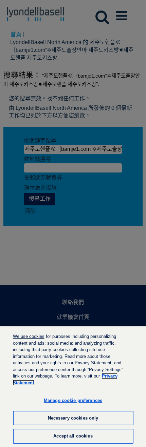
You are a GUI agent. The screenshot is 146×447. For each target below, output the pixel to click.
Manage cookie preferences (73, 400)
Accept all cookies (72, 436)
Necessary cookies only (73, 418)
